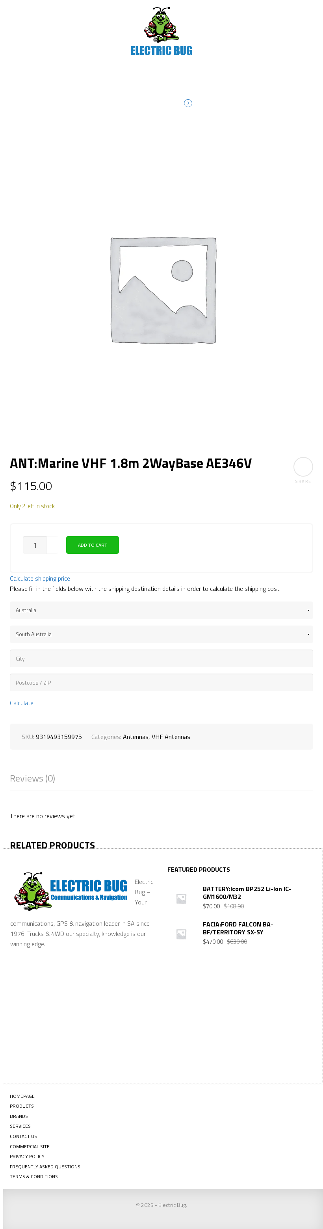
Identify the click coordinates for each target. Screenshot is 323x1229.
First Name (182, 1004)
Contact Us (23, 1136)
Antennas (136, 736)
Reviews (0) (32, 778)
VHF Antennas (171, 736)
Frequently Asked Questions (45, 1166)
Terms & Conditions (34, 1176)
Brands (19, 1116)
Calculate (21, 702)
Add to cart (92, 545)
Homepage (22, 1096)
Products (22, 1106)
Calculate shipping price (40, 578)
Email (271, 997)
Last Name (229, 1004)
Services (20, 1126)
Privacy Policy (27, 1156)
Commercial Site (30, 1146)
